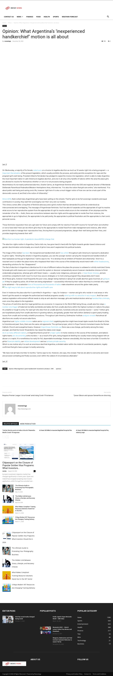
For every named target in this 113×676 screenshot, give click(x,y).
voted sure (37, 170)
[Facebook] (4, 46)
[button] (108, 17)
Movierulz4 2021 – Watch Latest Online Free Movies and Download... (62, 629)
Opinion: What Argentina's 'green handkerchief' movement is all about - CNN (31, 368)
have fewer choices (91, 273)
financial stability (13, 341)
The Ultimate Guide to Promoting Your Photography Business (24, 487)
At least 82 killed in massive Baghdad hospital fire (55, 430)
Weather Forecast (70, 17)
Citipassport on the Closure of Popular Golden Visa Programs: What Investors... (18, 465)
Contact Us (9, 17)
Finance (29, 17)
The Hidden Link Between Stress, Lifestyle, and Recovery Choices (25, 498)
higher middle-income (23, 321)
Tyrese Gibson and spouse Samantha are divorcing (92, 395)
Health (47, 17)
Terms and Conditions (99, 674)
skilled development (32, 341)
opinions (58, 368)
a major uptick (55, 333)
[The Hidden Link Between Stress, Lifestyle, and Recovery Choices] (7, 499)
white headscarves (101, 262)
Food (38, 17)
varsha (4, 471)
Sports (56, 17)
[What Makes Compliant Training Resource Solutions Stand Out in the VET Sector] (7, 509)
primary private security (56, 341)
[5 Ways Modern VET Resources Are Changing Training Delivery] (7, 520)
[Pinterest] (15, 46)
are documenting (19, 336)
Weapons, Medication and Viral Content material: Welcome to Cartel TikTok (62, 640)
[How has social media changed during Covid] (7, 619)
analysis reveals (89, 315)
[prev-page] (3, 437)
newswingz (7, 41)
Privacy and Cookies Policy (74, 674)
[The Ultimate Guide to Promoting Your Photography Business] (7, 488)
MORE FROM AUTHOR (28, 424)
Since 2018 (6, 199)
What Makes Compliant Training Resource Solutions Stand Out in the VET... (25, 508)
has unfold (64, 253)
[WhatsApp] (20, 46)
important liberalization (11, 173)
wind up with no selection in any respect (80, 295)
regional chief (47, 321)
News (19, 17)
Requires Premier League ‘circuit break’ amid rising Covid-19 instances (27, 395)
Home (4, 23)
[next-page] (7, 437)
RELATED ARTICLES (11, 424)
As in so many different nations (14, 333)
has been (25, 253)
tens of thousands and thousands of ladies (44, 284)
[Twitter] (10, 46)
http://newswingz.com (24, 409)
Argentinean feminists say (51, 327)
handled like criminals (100, 298)
